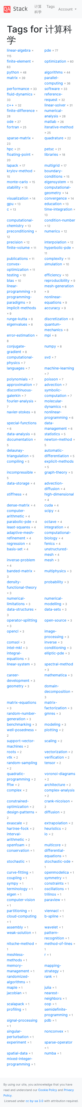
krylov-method (19, 171)
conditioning (55, 647)
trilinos (50, 894)
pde (47, 50)
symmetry (53, 877)
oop (47, 1004)
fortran (13, 127)
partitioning (17, 910)
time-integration (58, 209)
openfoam (15, 845)
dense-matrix (18, 505)
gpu (10, 203)
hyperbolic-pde (57, 247)
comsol (13, 642)
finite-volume (18, 247)
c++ (10, 105)
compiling (15, 461)
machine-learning (59, 368)
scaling (50, 740)
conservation (18, 850)
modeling (52, 724)
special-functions (21, 423)
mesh (49, 560)
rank (48, 976)
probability (53, 582)
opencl (12, 631)
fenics (49, 543)
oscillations (54, 888)
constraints (54, 883)
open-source (55, 620)
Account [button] (66, 9)
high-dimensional (59, 494)
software (52, 88)
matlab (50, 121)
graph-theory (55, 472)
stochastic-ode (57, 861)
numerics (52, 231)
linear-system (18, 664)
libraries (51, 154)
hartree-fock (18, 828)
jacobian (14, 993)
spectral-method (58, 664)
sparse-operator (58, 1042)
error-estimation (21, 335)
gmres (49, 713)
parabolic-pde (19, 521)
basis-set (15, 549)
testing (13, 275)
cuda (48, 505)
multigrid (52, 165)
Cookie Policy (47, 1090)
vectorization (55, 751)
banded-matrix (19, 571)
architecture (54, 784)
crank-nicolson (57, 801)
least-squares (18, 527)
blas (10, 280)
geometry (15, 686)
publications (17, 258)
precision (15, 242)
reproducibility (56, 280)
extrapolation (55, 823)
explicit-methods (59, 461)
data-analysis (18, 434)
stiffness (14, 494)
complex (14, 790)
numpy (50, 346)
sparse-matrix (19, 138)
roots (11, 751)
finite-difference (21, 110)
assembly (15, 927)
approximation (19, 384)
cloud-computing (21, 916)
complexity (54, 258)
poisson (51, 379)
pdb (47, 1020)
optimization (55, 61)
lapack (12, 165)
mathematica (55, 675)
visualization (17, 198)
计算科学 (38, 9)
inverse (50, 642)
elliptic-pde (54, 653)
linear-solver (55, 105)
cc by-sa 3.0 (34, 1101)
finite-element (19, 61)
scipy (49, 510)
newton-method (58, 439)
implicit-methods (21, 308)
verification (54, 757)
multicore (52, 845)
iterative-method (58, 127)
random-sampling (22, 762)
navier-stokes (18, 412)
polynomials (17, 379)
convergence (55, 198)
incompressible (20, 472)
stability (13, 187)
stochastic (16, 861)
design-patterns (20, 812)
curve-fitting (17, 872)
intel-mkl (14, 647)
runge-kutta (17, 318)
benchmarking (19, 724)
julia (47, 987)
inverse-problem (21, 560)
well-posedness (20, 729)
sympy (12, 883)
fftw (10, 784)
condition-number (59, 220)
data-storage (18, 483)
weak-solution (19, 932)
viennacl (51, 910)
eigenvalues (17, 324)
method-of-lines (58, 943)
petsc (49, 149)
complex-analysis (59, 790)
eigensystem (55, 181)
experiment (16, 1042)
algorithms (53, 72)
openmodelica (56, 872)
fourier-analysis (20, 401)
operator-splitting (22, 620)
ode (10, 121)
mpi (47, 335)
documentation (20, 439)
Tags (50, 6)
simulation (53, 264)
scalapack (15, 1004)
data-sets (52, 609)
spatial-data (17, 1053)
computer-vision (21, 899)
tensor (49, 762)
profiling (14, 1009)
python (13, 72)
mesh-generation (59, 286)
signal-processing (22, 1020)
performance (18, 88)
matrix (12, 77)
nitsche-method (20, 943)
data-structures (20, 609)
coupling (14, 877)
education (53, 203)
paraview (52, 899)
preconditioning (20, 231)
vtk (9, 757)
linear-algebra (19, 50)
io (46, 834)
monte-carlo (17, 181)
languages (15, 368)
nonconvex (53, 1031)
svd (47, 357)
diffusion (51, 812)
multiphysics (55, 571)
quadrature (53, 138)
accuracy (52, 308)
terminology (17, 888)
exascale (14, 823)
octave (50, 521)
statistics (52, 434)
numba (50, 1053)
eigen (11, 894)
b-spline (51, 916)
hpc (10, 149)
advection (53, 384)
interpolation (55, 242)
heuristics (52, 828)
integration (53, 527)
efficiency (52, 275)
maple (12, 987)
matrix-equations (21, 702)
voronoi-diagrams (59, 773)
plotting (51, 729)
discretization (56, 318)
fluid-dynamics (19, 94)
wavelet (51, 927)
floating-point (19, 154)
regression (16, 543)
